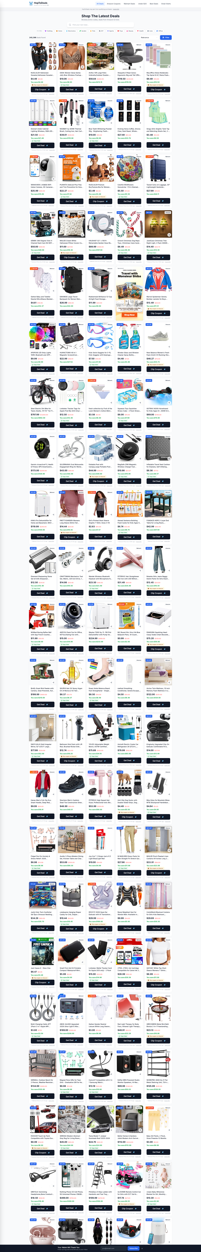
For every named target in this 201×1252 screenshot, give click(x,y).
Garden (83, 31)
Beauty (131, 31)
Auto (151, 31)
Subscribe (133, 1248)
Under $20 (142, 4)
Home (60, 31)
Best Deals (154, 4)
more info (116, 9)
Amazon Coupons (114, 4)
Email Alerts (166, 4)
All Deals (100, 4)
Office (161, 31)
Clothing (49, 31)
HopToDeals (40, 3)
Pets (93, 31)
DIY (102, 31)
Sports (111, 31)
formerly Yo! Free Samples (40, 5)
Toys (121, 31)
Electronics (71, 31)
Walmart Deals (129, 4)
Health (141, 31)
